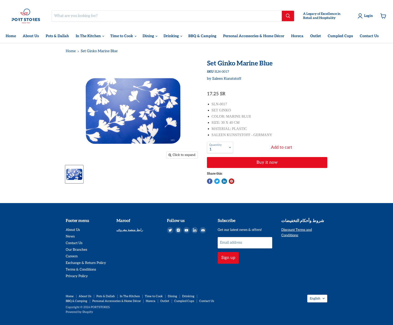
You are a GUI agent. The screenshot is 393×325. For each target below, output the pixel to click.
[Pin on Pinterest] (231, 181)
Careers (72, 256)
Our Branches (76, 250)
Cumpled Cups (340, 36)
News (70, 236)
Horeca (297, 36)
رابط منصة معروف (129, 230)
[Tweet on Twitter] (217, 181)
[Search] (288, 16)
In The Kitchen (89, 36)
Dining (149, 36)
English (315, 298)
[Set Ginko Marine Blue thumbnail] (74, 174)
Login (368, 16)
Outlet (315, 36)
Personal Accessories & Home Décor (253, 36)
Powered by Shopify (79, 312)
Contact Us (369, 36)
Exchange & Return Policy (86, 263)
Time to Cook (122, 36)
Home (11, 36)
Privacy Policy (77, 276)
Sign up (228, 257)
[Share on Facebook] (209, 181)
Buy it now (267, 162)
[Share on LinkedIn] (224, 181)
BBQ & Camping (202, 36)
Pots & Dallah (57, 36)
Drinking (172, 36)
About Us (31, 36)
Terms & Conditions (81, 269)
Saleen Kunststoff (226, 79)
